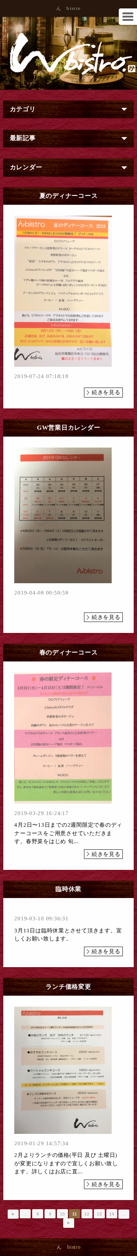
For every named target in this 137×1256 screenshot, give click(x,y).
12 (87, 1214)
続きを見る (106, 392)
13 (99, 1214)
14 (111, 1214)
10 (62, 1214)
